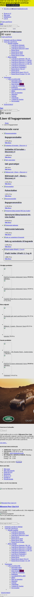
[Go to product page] (19, 249)
